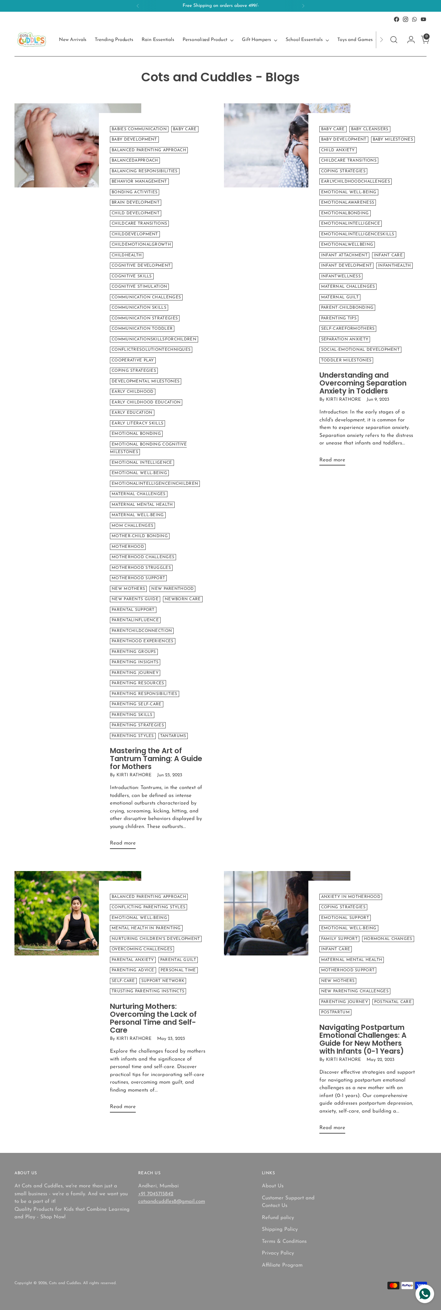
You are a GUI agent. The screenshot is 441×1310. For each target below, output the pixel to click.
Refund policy (278, 1217)
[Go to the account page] (408, 40)
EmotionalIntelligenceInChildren (155, 484)
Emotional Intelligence (142, 463)
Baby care (185, 129)
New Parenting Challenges (355, 991)
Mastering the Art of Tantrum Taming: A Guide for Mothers (156, 758)
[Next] (303, 6)
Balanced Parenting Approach (149, 150)
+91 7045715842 (155, 1194)
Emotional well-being (139, 918)
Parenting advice (133, 970)
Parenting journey (135, 673)
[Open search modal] (394, 40)
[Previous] (137, 6)
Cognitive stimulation (139, 287)
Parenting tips (339, 318)
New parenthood (172, 589)
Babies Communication (139, 129)
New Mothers (128, 589)
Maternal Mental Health (142, 505)
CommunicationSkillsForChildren (154, 339)
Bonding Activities (134, 192)
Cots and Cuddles (65, 1283)
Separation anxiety (344, 339)
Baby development (134, 139)
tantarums (173, 736)
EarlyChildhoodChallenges (355, 182)
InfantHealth (394, 266)
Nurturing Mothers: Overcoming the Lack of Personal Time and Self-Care (153, 1018)
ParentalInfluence (135, 620)
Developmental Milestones (146, 381)
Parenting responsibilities (144, 694)
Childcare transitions (139, 224)
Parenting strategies (138, 725)
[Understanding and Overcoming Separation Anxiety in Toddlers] (287, 287)
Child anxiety (338, 150)
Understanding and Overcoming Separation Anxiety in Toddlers (363, 383)
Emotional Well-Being (139, 473)
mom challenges (132, 526)
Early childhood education (146, 402)
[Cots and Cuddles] (31, 40)
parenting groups (134, 652)
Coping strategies (343, 171)
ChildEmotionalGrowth (141, 245)
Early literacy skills (137, 423)
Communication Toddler (142, 329)
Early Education (132, 413)
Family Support (339, 939)
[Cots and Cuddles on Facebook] (396, 19)
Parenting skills (132, 715)
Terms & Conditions (284, 1241)
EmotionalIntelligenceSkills (357, 234)
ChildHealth (127, 255)
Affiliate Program (282, 1265)
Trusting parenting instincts (148, 991)
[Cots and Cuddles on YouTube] (423, 19)
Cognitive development (141, 266)
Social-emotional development (360, 350)
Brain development (136, 203)
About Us (273, 1186)
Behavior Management (139, 182)
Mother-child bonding (140, 536)
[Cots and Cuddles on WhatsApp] (414, 19)
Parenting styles (133, 736)
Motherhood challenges (143, 557)
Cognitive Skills (132, 276)
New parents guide (135, 599)
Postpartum (335, 1012)
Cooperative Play (133, 360)
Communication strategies (145, 318)
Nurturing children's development (156, 939)
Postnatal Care (393, 1002)
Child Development (136, 213)
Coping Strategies (134, 371)
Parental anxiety (133, 960)
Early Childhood (132, 392)
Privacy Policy (278, 1253)
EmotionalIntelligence (350, 224)
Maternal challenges (139, 494)
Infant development (346, 266)
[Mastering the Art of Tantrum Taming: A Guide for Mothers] (77, 478)
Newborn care (183, 599)
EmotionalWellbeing (347, 245)
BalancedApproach (135, 160)
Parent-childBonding (347, 308)
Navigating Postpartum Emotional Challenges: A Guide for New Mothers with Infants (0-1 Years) (363, 1039)
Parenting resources (138, 683)
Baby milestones (393, 139)
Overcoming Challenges (142, 949)
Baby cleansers (370, 129)
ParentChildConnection (142, 631)
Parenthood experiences (142, 641)
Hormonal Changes (388, 939)
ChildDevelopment (135, 234)
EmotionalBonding (345, 213)
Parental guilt (178, 960)
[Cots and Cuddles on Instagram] (405, 19)
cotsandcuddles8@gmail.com (171, 1201)
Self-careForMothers (348, 329)
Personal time (178, 970)
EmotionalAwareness (347, 203)
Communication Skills (139, 308)
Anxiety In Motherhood (350, 897)
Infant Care (388, 255)
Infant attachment (344, 255)
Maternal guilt (340, 297)
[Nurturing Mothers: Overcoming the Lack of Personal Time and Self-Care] (77, 994)
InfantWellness (341, 276)
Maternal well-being (138, 515)
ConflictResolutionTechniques (151, 350)
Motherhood (128, 547)
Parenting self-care (137, 704)
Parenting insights (135, 662)
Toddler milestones (346, 360)
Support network (162, 981)
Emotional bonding (136, 434)
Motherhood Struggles (141, 568)
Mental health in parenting (146, 928)
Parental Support (133, 610)
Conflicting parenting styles (148, 907)
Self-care (123, 981)
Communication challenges (146, 297)
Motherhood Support (138, 578)
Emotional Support (345, 918)
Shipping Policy (280, 1229)
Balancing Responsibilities (145, 171)
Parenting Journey (344, 1002)
